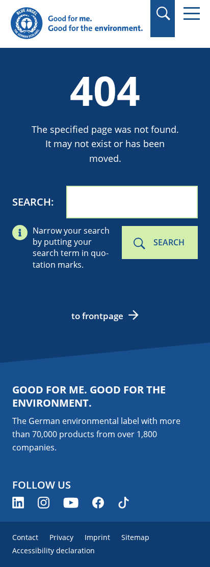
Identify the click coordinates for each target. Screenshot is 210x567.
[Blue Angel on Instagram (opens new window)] (43, 502)
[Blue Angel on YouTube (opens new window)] (70, 502)
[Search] (162, 13)
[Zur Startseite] (76, 24)
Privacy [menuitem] (61, 537)
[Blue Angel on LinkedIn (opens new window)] (18, 502)
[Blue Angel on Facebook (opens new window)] (98, 502)
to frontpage (97, 316)
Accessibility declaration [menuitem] (53, 550)
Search (31, 202)
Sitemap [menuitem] (135, 537)
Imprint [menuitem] (97, 537)
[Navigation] (191, 13)
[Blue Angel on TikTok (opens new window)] (123, 502)
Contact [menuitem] (25, 537)
